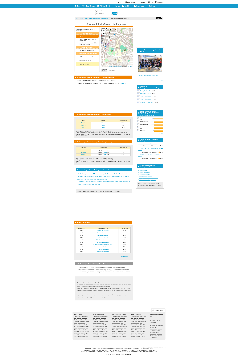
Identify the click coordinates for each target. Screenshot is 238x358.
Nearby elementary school (101, 174)
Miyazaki (76, 336)
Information (88, 348)
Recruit (112, 351)
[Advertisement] (141, 12)
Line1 (102, 122)
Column (94, 348)
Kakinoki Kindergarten (102, 235)
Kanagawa (82, 321)
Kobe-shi (157, 332)
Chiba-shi (158, 320)
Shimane (76, 329)
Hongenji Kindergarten (103, 249)
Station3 (83, 127)
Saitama (87, 319)
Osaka (87, 326)
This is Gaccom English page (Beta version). (154, 347)
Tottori (87, 328)
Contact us (123, 83)
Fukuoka (82, 333)
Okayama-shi (153, 334)
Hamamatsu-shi (153, 328)
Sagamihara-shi (153, 325)
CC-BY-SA (130, 66)
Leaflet (110, 66)
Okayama (81, 329)
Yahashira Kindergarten (146, 102)
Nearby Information (144, 170)
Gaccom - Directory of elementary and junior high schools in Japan (84, 11)
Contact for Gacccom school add (146, 350)
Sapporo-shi (153, 318)
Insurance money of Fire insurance (147, 144)
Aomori (80, 316)
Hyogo (75, 328)
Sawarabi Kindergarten (103, 251)
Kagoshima (80, 336)
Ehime (75, 333)
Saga (86, 333)
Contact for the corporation (128, 350)
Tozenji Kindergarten (143, 75)
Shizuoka (88, 324)
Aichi (75, 326)
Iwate (83, 316)
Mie (78, 326)
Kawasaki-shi (153, 323)
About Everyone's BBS (114, 350)
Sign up (142, 2)
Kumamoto (81, 334)
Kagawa (86, 331)
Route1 (105, 150)
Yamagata (79, 318)
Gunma (82, 319)
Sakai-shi (152, 332)
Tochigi (79, 319)
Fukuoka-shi (159, 335)
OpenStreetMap (118, 66)
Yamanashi (76, 324)
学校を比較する (105, 6)
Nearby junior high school (120, 174)
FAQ (119, 2)
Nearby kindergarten (83, 174)
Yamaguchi (76, 331)
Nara (79, 328)
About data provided (117, 348)
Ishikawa (80, 323)
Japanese (160, 2)
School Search (89, 6)
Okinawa (86, 336)
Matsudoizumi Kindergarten (103, 240)
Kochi (78, 333)
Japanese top (126, 351)
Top (78, 6)
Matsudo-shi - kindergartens (100, 18)
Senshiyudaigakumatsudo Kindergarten (103, 244)
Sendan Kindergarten (145, 99)
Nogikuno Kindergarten (103, 230)
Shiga (80, 326)
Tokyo (78, 321)
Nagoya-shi (160, 328)
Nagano (81, 324)
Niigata (87, 321)
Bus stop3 (83, 154)
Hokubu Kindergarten (102, 233)
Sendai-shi (158, 318)
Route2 (105, 152)
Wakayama (82, 328)
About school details (147, 348)
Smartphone (118, 351)
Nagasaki (76, 334)
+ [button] (103, 30)
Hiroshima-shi (159, 334)
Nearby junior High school (145, 176)
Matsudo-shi (154, 75)
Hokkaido (76, 316)
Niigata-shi (160, 325)
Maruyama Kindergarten (103, 242)
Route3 (105, 154)
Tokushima (81, 331)
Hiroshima (85, 329)
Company (107, 351)
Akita (75, 318)
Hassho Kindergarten (145, 96)
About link (126, 348)
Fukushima (84, 318)
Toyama (75, 323)
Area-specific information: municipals (148, 178)
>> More (161, 80)
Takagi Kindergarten (145, 93)
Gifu (84, 324)
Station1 (83, 122)
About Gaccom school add (104, 348)
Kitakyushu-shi (153, 335)
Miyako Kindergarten (103, 237)
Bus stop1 (83, 150)
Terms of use (84, 351)
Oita (85, 334)
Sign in (150, 2)
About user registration (101, 350)
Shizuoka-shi (153, 327)
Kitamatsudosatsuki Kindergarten (102, 246)
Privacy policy (93, 351)
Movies (117, 6)
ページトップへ (158, 310)
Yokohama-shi (153, 322)
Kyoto (83, 326)
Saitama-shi (152, 320)
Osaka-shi (157, 330)
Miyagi (86, 316)
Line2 (103, 125)
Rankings (127, 6)
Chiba (90, 18)
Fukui (83, 323)
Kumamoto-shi (154, 337)
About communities (89, 350)
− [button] (103, 33)
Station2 (83, 125)
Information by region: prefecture (147, 180)
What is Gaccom (130, 2)
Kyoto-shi (153, 330)
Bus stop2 (83, 152)
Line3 (103, 127)
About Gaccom (134, 348)
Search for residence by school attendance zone (144, 351)
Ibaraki (75, 319)
